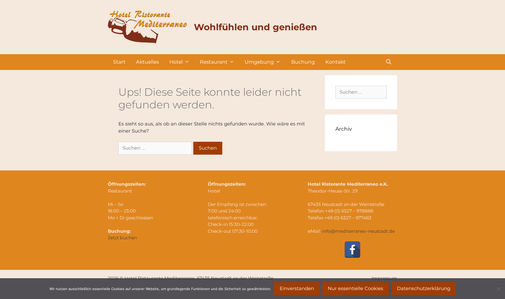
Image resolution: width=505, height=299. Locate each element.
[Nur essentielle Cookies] (498, 288)
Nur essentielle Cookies (355, 288)
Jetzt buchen (122, 237)
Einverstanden (297, 288)
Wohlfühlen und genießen (255, 27)
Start (119, 62)
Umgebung (259, 62)
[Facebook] (352, 249)
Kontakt (335, 62)
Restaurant (214, 62)
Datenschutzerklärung (423, 288)
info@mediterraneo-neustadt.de (358, 231)
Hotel (176, 62)
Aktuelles (147, 62)
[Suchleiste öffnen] (388, 62)
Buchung (303, 62)
